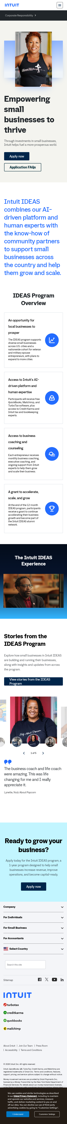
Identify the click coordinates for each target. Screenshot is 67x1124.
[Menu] (60, 5)
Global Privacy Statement (25, 1096)
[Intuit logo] (12, 5)
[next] (43, 753)
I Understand (17, 1114)
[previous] (24, 753)
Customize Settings (47, 1114)
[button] (33, 741)
